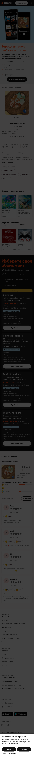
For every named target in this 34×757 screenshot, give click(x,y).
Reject (9, 749)
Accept (24, 749)
